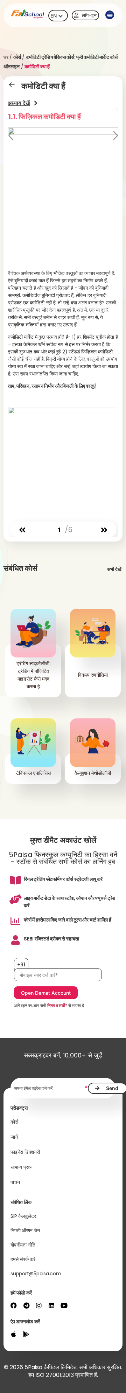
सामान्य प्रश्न (21, 1167)
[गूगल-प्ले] (26, 1334)
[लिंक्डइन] (51, 1305)
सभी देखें (114, 569)
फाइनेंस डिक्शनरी (25, 1152)
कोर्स (17, 57)
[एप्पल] (13, 1334)
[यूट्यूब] (64, 1305)
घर (6, 57)
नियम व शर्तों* (57, 1005)
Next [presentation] (115, 136)
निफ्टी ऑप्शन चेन (25, 1230)
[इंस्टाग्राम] (39, 1305)
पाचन (15, 1182)
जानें (14, 1136)
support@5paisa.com (35, 1273)
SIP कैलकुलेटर (23, 1216)
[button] (109, 15)
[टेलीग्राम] (26, 1305)
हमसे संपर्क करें (22, 1259)
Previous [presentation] (11, 136)
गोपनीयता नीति (22, 1244)
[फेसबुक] (13, 1305)
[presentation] (22, 530)
